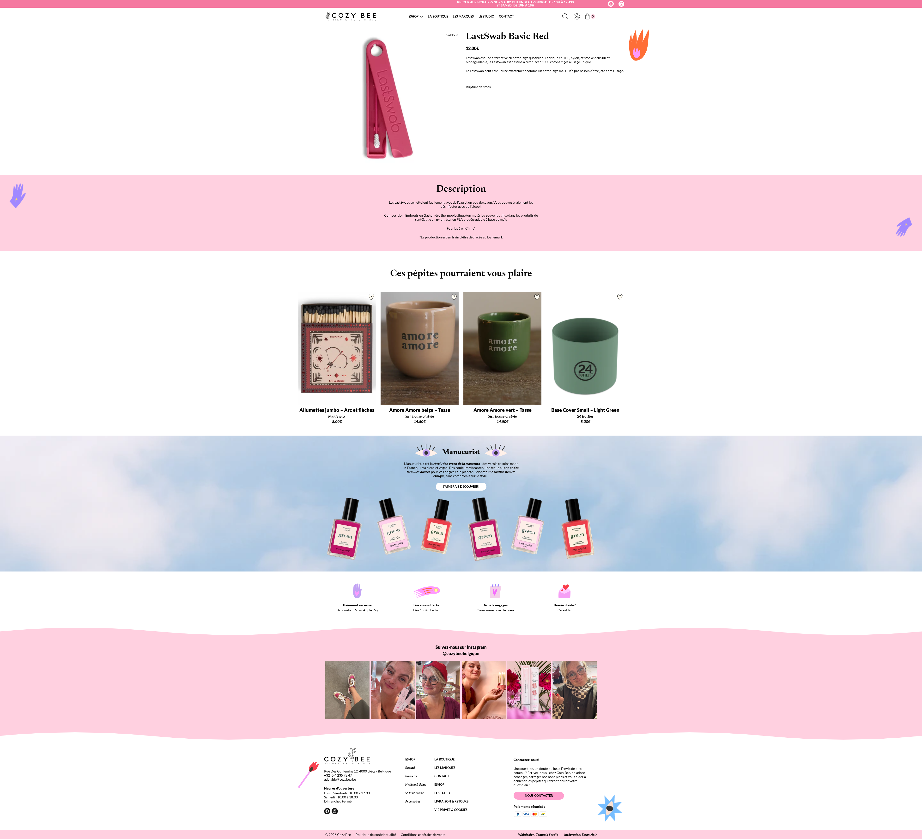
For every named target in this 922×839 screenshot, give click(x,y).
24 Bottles (585, 416)
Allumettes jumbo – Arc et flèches (336, 410)
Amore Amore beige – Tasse (419, 410)
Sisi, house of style (419, 416)
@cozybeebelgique (461, 653)
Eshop (413, 16)
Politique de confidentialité (376, 835)
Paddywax (336, 416)
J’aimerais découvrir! (461, 486)
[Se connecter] (576, 16)
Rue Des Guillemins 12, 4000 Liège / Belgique (357, 771)
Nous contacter (539, 795)
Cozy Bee (344, 835)
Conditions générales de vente (423, 835)
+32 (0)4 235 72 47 (338, 775)
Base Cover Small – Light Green (585, 410)
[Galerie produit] (379, 97)
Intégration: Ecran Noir (580, 835)
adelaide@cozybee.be (340, 779)
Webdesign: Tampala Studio (538, 835)
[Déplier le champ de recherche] (565, 16)
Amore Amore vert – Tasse (502, 410)
